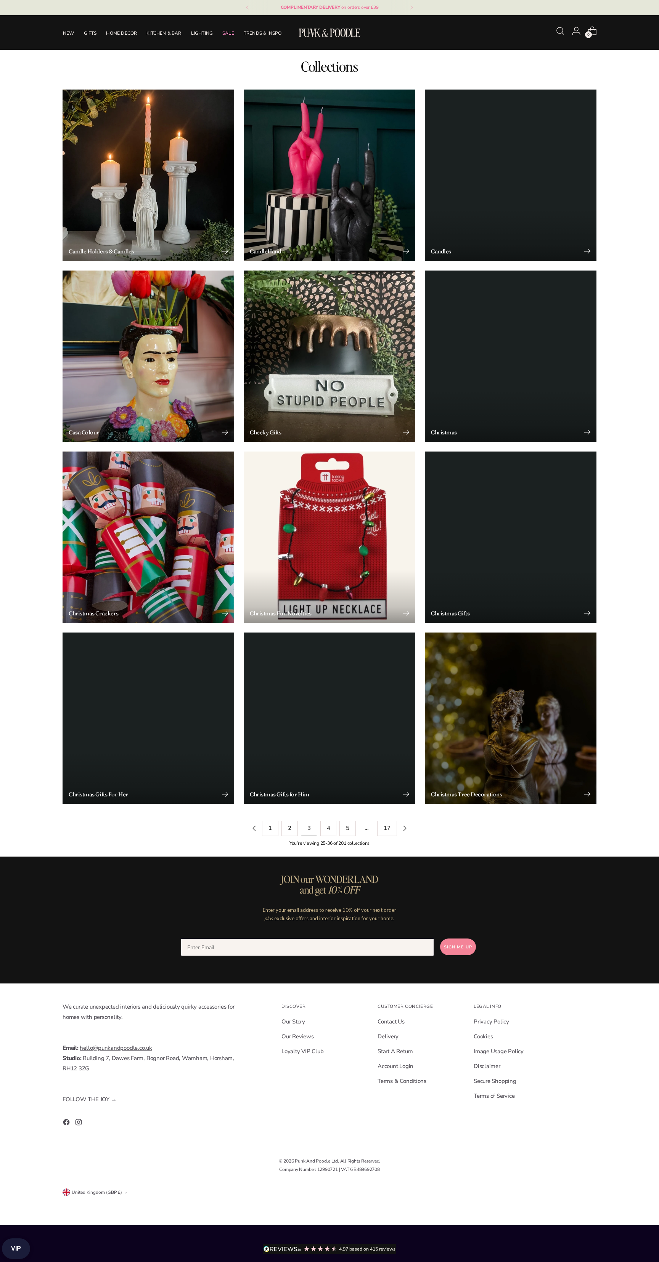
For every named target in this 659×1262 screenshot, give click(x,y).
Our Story (293, 1021)
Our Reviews (297, 1036)
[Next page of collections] (404, 828)
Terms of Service (494, 1096)
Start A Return (395, 1051)
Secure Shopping (495, 1081)
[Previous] (247, 7)
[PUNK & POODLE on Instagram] (79, 1123)
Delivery (388, 1036)
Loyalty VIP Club (302, 1051)
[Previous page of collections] (254, 828)
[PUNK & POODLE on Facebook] (67, 1123)
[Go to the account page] (576, 30)
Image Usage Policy (499, 1051)
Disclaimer (487, 1066)
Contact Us (391, 1021)
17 (387, 828)
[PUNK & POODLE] (329, 32)
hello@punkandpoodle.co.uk (116, 1048)
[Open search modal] (560, 30)
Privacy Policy (491, 1021)
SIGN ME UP (458, 947)
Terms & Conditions (402, 1081)
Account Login (395, 1066)
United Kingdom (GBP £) (97, 1192)
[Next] (411, 7)
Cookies (483, 1036)
